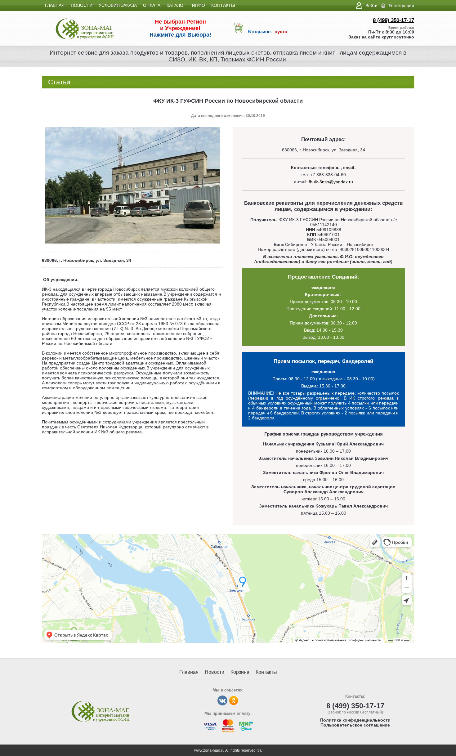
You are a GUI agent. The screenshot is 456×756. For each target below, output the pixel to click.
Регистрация (401, 5)
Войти (371, 5)
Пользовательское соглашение (355, 724)
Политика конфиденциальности (355, 720)
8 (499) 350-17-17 (393, 20)
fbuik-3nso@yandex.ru (331, 181)
